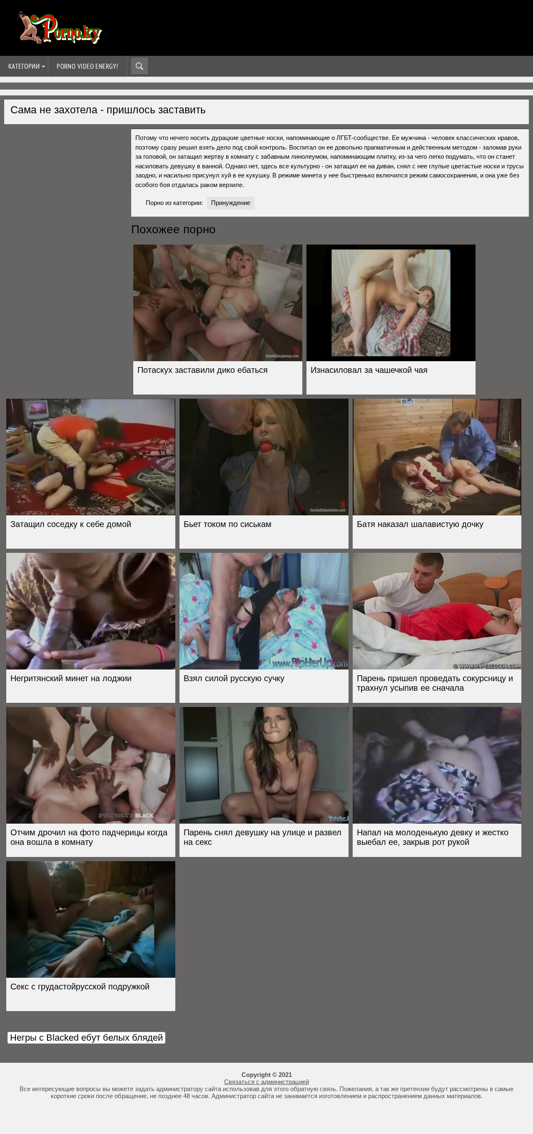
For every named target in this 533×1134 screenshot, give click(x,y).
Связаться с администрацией (266, 1081)
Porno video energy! (87, 66)
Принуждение (230, 202)
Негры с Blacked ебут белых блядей (86, 1037)
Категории (24, 66)
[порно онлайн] (58, 40)
